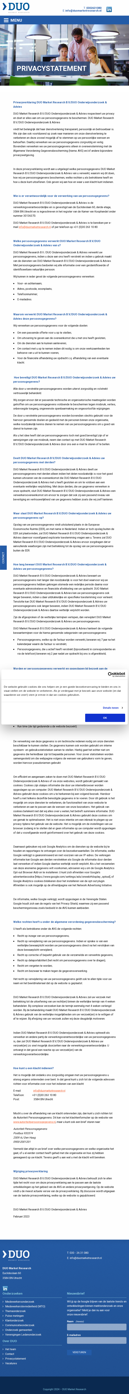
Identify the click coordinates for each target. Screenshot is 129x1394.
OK (105, 717)
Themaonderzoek (15, 1311)
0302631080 (93, 8)
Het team (10, 1349)
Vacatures (11, 1363)
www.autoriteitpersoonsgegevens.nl (34, 1122)
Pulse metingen (14, 1315)
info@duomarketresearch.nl (83, 10)
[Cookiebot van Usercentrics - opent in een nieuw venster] (110, 674)
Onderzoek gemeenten (18, 1330)
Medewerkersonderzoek (19, 1301)
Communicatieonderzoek (19, 1325)
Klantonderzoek (14, 1320)
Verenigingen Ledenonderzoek (23, 1334)
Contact (3, 557)
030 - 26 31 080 (79, 1252)
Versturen (79, 1352)
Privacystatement (15, 1358)
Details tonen (111, 707)
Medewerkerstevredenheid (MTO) (25, 1306)
